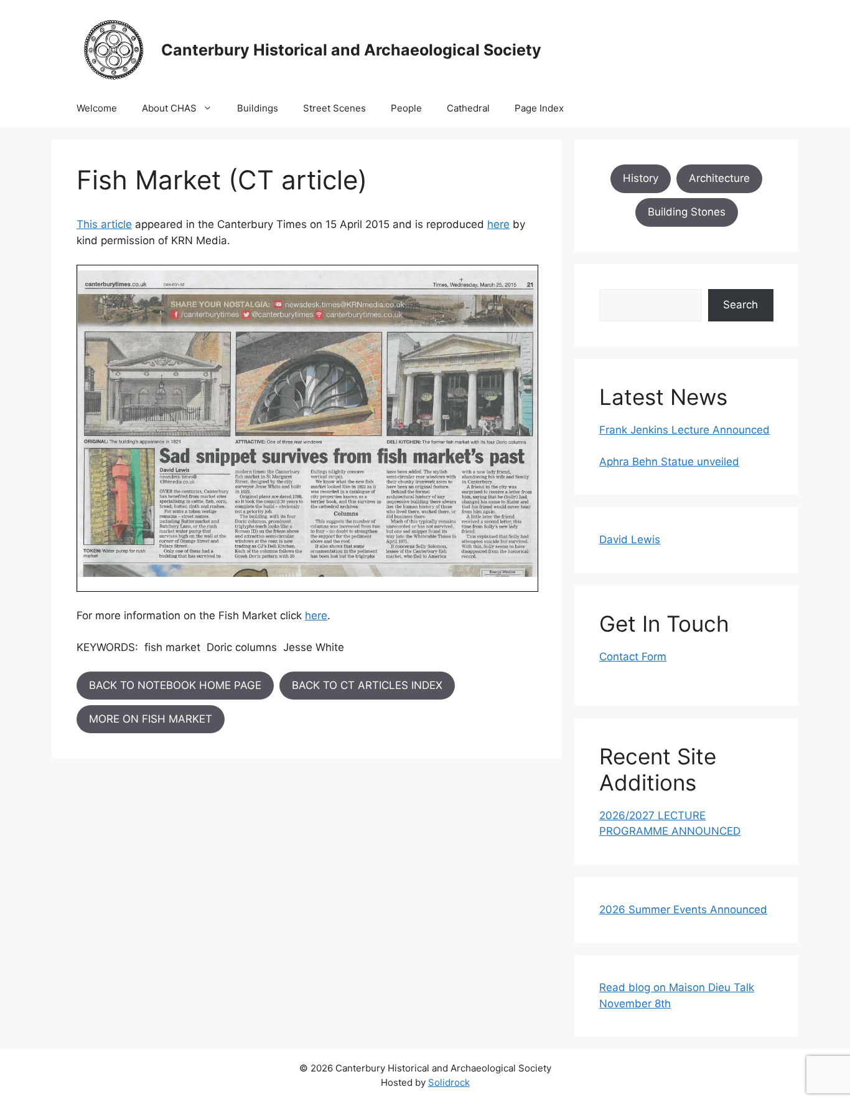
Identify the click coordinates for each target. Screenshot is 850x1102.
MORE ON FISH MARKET (150, 719)
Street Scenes (334, 108)
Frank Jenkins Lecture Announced (684, 430)
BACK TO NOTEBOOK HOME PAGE (175, 685)
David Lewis (629, 539)
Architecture (719, 178)
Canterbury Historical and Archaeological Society (351, 49)
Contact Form (632, 656)
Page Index (539, 108)
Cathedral (468, 108)
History (640, 178)
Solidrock (449, 1082)
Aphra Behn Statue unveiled (669, 461)
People (406, 108)
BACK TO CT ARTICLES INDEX (367, 685)
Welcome (97, 108)
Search (740, 304)
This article (104, 224)
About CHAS (169, 108)
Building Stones (687, 212)
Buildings (257, 108)
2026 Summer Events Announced (683, 909)
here (498, 224)
